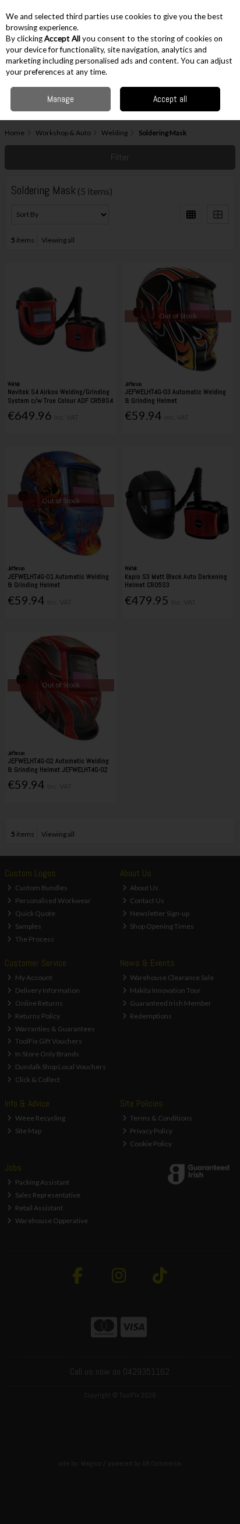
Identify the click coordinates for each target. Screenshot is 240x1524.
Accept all (170, 99)
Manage (60, 99)
